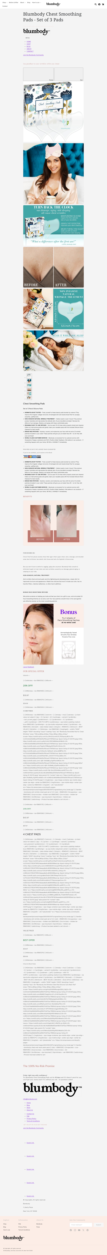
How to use (6, 1230)
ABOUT (29, 49)
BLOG (28, 46)
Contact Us (30, 1114)
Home (29, 1103)
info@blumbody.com (30, 1099)
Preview (51, 80)
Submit (98, 1225)
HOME (29, 41)
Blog (28, 1105)
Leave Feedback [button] (28, 667)
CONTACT (30, 51)
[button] (5, 2)
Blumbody (39, 1224)
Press (38, 1227)
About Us (30, 1110)
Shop (4, 1224)
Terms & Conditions (33, 1121)
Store (28, 1107)
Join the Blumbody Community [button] (33, 55)
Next (81, 80)
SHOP (29, 44)
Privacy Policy (31, 1118)
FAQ (28, 1116)
